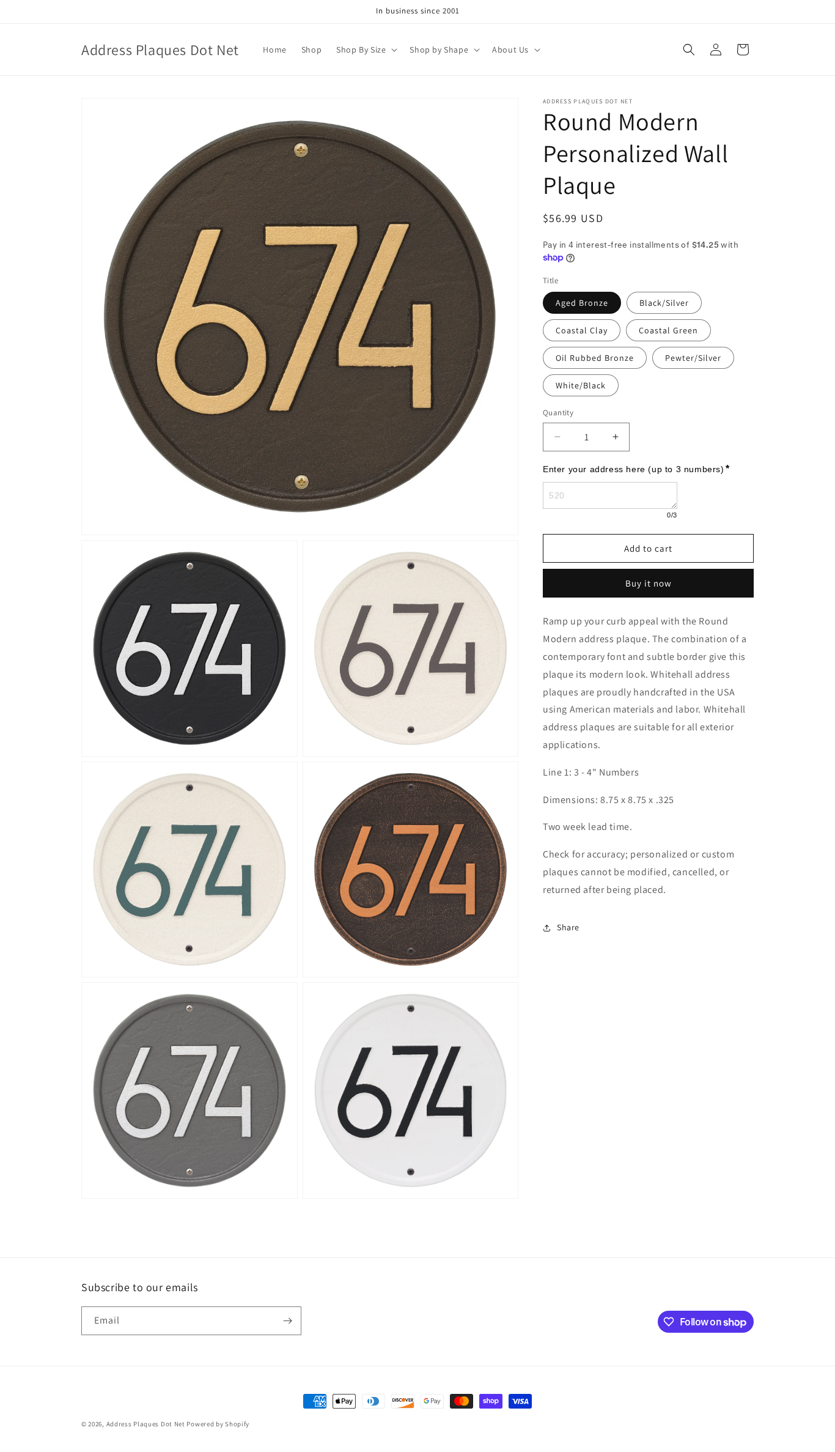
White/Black (581, 385)
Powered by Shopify (217, 1424)
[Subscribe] (287, 1320)
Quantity (558, 412)
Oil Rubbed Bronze (595, 357)
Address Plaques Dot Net (145, 1424)
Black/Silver (664, 302)
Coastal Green (668, 330)
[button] (365, 49)
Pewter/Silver (693, 357)
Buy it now (648, 583)
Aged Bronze (582, 302)
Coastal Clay (582, 330)
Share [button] (568, 927)
